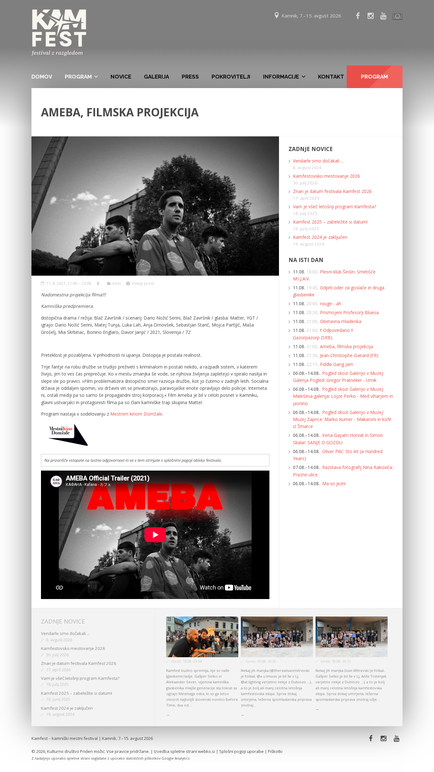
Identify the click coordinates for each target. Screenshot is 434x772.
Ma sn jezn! (334, 483)
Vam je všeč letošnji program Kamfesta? (334, 206)
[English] (396, 16)
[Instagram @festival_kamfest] (370, 16)
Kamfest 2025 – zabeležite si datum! (330, 222)
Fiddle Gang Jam (336, 364)
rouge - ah (330, 303)
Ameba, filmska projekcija (346, 346)
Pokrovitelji (231, 76)
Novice (121, 76)
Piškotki (275, 751)
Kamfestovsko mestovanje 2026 (326, 176)
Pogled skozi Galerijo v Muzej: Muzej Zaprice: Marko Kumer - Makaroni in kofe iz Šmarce (342, 419)
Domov (41, 76)
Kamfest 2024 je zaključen (320, 237)
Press (190, 76)
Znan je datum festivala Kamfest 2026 (332, 191)
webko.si (206, 751)
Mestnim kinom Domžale (135, 414)
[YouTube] (383, 16)
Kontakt (331, 76)
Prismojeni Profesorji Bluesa (349, 312)
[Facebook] (357, 16)
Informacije (281, 76)
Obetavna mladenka (340, 321)
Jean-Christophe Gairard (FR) (349, 355)
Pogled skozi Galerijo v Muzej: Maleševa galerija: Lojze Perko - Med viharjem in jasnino (343, 396)
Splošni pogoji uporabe (241, 751)
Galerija (156, 76)
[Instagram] (384, 738)
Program (78, 76)
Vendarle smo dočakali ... (318, 161)
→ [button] (168, 714)
